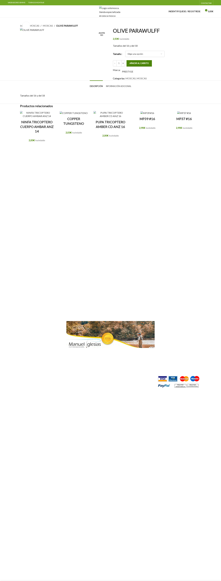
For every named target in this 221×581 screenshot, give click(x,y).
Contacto (164, 328)
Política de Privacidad (170, 339)
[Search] (9, 11)
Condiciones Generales (171, 334)
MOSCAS (34, 25)
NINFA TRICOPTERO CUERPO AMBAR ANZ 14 (37, 126)
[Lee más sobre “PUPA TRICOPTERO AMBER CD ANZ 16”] (110, 143)
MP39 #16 (147, 119)
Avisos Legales (166, 351)
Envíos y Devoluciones (170, 362)
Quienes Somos (167, 322)
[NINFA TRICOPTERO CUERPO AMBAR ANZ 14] (37, 114)
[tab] (96, 84)
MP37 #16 (184, 119)
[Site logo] (110, 11)
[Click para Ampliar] (26, 25)
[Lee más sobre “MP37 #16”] (184, 135)
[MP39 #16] (147, 113)
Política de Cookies (169, 345)
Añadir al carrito (139, 63)
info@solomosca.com (88, 376)
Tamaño (117, 53)
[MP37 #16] (184, 113)
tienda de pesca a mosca (62, 376)
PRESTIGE (127, 71)
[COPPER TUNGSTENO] (74, 113)
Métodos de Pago (168, 356)
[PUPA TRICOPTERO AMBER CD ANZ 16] (110, 114)
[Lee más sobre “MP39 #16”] (147, 135)
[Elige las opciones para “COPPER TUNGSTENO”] (73, 140)
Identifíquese (37, 322)
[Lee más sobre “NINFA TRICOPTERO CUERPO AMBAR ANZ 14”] (37, 147)
